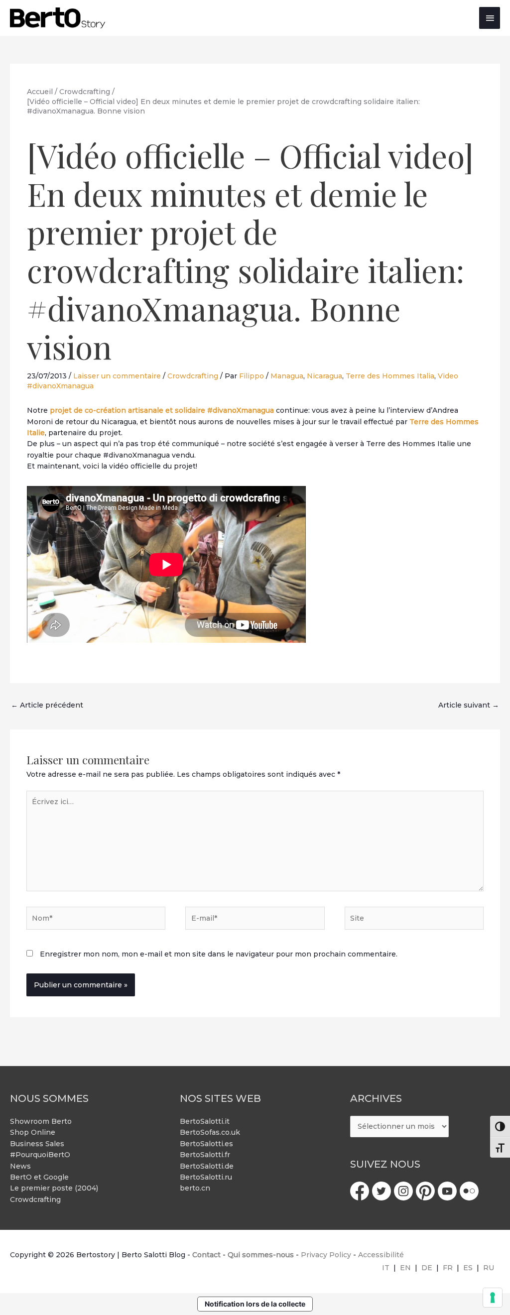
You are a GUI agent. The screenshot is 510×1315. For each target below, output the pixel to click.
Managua (286, 375)
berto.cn (195, 1188)
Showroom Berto (41, 1121)
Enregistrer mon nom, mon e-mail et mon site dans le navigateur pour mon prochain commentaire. (218, 954)
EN (405, 1267)
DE (426, 1267)
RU (488, 1267)
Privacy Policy (326, 1254)
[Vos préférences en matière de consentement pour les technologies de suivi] (492, 1297)
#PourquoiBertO (40, 1154)
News (20, 1166)
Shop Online (32, 1132)
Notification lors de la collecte (255, 1304)
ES (468, 1267)
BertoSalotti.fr (205, 1154)
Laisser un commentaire (117, 375)
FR (448, 1267)
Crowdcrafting (192, 375)
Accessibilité (381, 1254)
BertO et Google (39, 1177)
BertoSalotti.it (205, 1121)
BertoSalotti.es (206, 1143)
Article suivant (468, 705)
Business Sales (37, 1143)
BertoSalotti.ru (206, 1177)
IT (385, 1267)
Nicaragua (324, 375)
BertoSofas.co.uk (210, 1132)
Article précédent (47, 705)
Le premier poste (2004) (54, 1188)
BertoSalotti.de (207, 1166)
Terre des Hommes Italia (390, 375)
